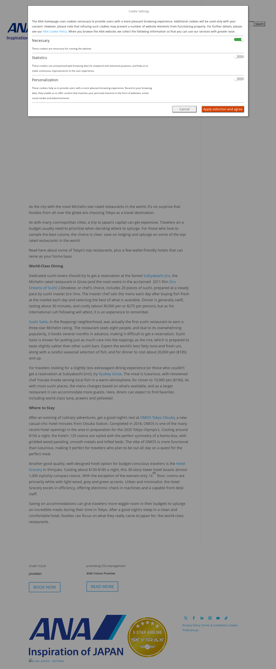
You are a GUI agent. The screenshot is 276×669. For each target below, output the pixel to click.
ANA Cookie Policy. (55, 31)
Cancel (184, 109)
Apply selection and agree (222, 109)
